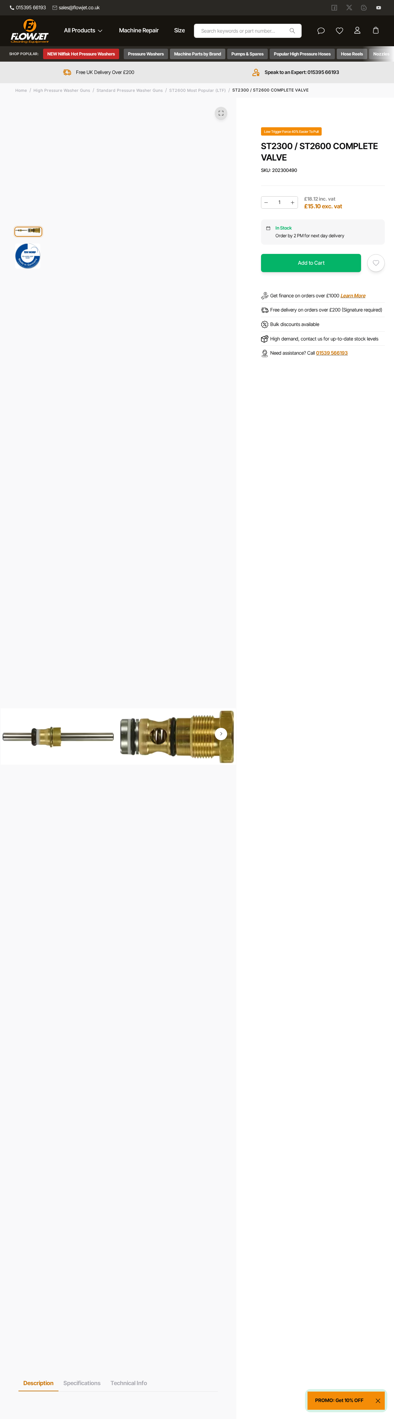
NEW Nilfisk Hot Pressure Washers (81, 53)
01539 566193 (332, 353)
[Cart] (376, 30)
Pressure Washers (146, 53)
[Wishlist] (339, 30)
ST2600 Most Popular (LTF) (197, 90)
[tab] (38, 1383)
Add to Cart (311, 262)
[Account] (358, 30)
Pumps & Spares (247, 53)
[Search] (292, 31)
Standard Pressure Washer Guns (130, 90)
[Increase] (292, 202)
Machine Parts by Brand (197, 53)
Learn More (352, 295)
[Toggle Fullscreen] (221, 113)
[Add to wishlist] (376, 262)
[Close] (378, 1400)
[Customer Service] (321, 30)
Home (21, 90)
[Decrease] (266, 202)
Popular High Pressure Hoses (302, 53)
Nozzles (381, 53)
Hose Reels (352, 53)
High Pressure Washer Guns (62, 90)
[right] (221, 734)
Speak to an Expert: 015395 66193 (302, 72)
